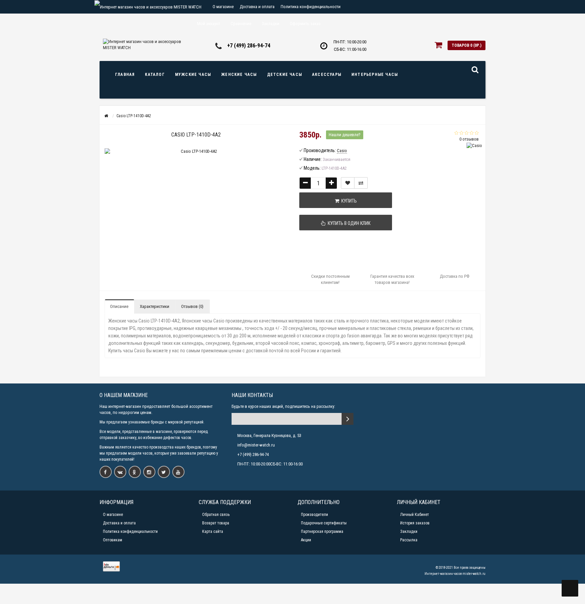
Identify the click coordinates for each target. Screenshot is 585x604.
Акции (306, 540)
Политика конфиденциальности (311, 6)
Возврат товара (215, 523)
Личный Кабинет (414, 514)
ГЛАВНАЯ (125, 74)
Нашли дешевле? (345, 134)
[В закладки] (347, 183)
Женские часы (239, 74)
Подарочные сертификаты (324, 523)
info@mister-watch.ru (256, 444)
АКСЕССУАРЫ (326, 74)
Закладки (408, 531)
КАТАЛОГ (155, 74)
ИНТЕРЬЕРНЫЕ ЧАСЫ (374, 74)
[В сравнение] (361, 183)
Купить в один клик (348, 223)
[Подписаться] (347, 419)
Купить (348, 201)
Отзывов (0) (192, 306)
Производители (314, 514)
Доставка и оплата (257, 6)
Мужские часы (193, 74)
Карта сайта (212, 531)
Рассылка (408, 540)
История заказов (415, 523)
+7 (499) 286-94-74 (248, 45)
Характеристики (154, 306)
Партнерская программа (322, 531)
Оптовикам (112, 540)
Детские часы (284, 74)
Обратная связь (216, 514)
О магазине (223, 6)
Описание (119, 306)
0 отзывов (469, 139)
